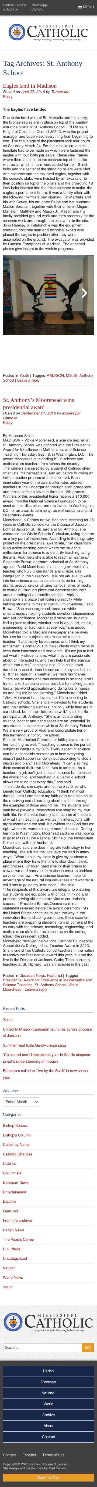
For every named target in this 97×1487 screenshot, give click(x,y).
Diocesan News (32, 976)
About (48, 1426)
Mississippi (40, 7)
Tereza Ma (60, 92)
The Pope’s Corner (18, 1240)
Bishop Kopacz (15, 1126)
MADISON (55, 376)
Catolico (9, 1164)
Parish (48, 1371)
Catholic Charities (17, 1154)
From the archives (18, 1221)
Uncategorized (15, 1259)
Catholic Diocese (14, 7)
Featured (54, 976)
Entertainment (14, 1192)
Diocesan (48, 1382)
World (48, 1404)
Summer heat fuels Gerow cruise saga (34, 1045)
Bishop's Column (17, 1135)
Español (9, 1202)
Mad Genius (56, 1468)
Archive (48, 1415)
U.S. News (11, 1249)
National (48, 1393)
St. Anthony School (50, 985)
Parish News (13, 1230)
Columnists (12, 1173)
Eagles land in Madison (30, 86)
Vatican (9, 1268)
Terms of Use (53, 1455)
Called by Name (16, 1145)
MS (69, 376)
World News (13, 1277)
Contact (48, 1437)
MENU (88, 7)
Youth (24, 376)
